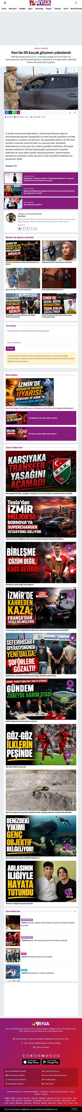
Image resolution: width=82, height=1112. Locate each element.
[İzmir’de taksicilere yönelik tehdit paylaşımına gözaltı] (23, 251)
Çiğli (75, 1098)
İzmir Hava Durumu (52, 1071)
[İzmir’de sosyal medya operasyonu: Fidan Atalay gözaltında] (59, 303)
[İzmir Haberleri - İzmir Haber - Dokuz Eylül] (40, 3)
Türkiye (57, 8)
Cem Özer (10, 117)
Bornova (57, 1098)
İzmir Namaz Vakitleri (17, 1075)
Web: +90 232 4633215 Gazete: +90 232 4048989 (42, 1043)
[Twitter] (27, 229)
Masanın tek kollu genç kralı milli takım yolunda (44, 940)
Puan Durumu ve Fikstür (17, 1080)
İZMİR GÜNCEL (27, 919)
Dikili (7, 1101)
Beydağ (50, 1098)
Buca (64, 1098)
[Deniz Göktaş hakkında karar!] (59, 278)
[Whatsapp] (54, 1055)
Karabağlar (37, 1101)
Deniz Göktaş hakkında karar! (52, 290)
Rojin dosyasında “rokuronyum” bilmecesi (57, 262)
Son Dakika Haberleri (16, 1084)
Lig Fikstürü (44, 1092)
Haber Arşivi (49, 1084)
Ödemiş (44, 1103)
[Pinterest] (31, 1055)
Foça (12, 1101)
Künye (72, 1092)
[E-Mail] (19, 229)
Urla (76, 1103)
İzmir (4, 8)
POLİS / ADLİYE (41, 48)
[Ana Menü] (5, 3)
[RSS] (58, 1055)
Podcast (44, 1094)
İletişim (37, 1094)
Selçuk (59, 1103)
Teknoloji (39, 8)
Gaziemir (18, 1101)
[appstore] (31, 1062)
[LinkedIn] (39, 1055)
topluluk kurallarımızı (27, 356)
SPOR (24, 953)
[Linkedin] (35, 229)
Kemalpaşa (66, 1101)
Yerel (65, 8)
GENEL (24, 970)
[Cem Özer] (11, 218)
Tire (65, 1103)
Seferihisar (52, 1103)
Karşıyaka (56, 1101)
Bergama (42, 1098)
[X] (27, 1055)
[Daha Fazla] (18, 112)
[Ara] (76, 3)
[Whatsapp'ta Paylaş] (14, 112)
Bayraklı (35, 1098)
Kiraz (73, 1101)
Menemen (28, 1103)
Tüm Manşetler (50, 1080)
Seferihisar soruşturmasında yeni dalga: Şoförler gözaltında (20, 316)
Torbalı (70, 1103)
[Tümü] (75, 911)
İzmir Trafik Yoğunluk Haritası (55, 1075)
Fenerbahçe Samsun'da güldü (37, 957)
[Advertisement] (41, 28)
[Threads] (50, 1055)
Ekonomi (13, 8)
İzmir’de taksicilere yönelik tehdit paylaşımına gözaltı (22, 263)
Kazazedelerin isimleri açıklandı (38, 973)
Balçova (20, 1098)
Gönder (10, 348)
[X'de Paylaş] (10, 112)
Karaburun (47, 1101)
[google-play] (50, 1062)
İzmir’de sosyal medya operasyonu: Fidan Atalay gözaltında (57, 316)
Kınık (6, 1103)
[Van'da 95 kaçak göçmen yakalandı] (41, 88)
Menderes (19, 1103)
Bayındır (27, 1098)
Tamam (74, 1109)
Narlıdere (36, 1103)
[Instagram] (31, 229)
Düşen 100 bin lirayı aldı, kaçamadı (18, 290)
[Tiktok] (47, 1055)
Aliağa (13, 1098)
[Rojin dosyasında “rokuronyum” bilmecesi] (59, 251)
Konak (11, 1103)
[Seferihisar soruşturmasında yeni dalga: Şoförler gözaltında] (23, 303)
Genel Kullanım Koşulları (59, 1092)
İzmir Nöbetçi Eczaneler (17, 1071)
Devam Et (21, 225)
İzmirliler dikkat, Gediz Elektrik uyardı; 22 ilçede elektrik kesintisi (47, 924)
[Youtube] (43, 1055)
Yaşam (49, 8)
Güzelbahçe (27, 1101)
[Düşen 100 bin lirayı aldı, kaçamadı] (23, 278)
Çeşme (69, 1098)
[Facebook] (23, 229)
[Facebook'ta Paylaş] (6, 112)
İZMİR (7, 1098)
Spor (30, 8)
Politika (22, 8)
